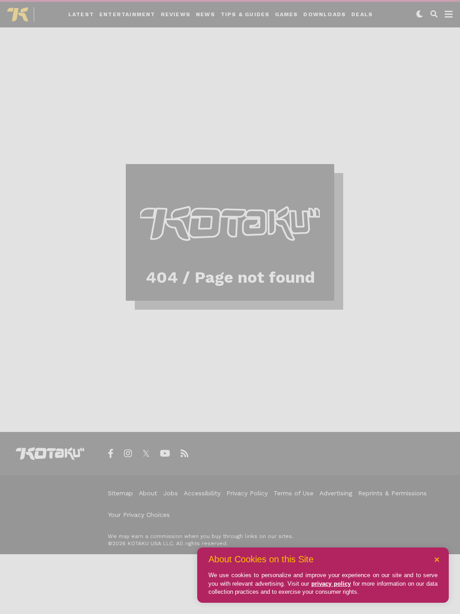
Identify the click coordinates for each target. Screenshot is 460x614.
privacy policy (331, 583)
